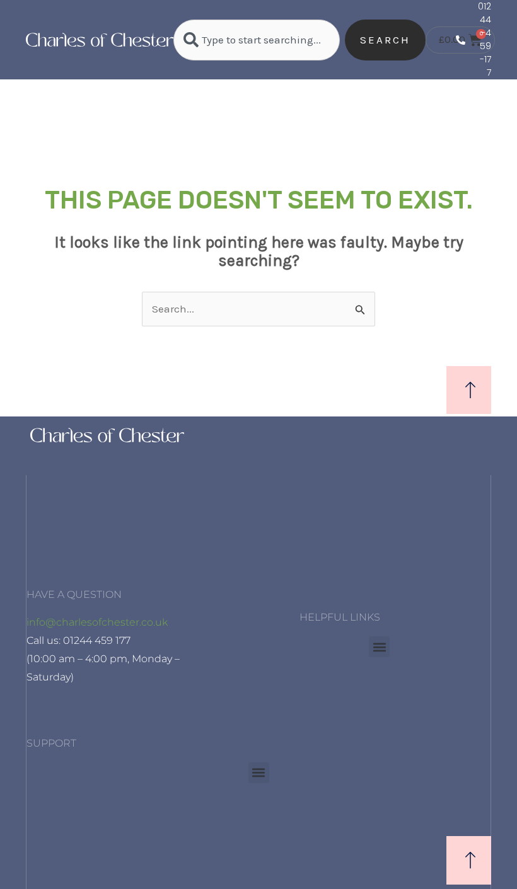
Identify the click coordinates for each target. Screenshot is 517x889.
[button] (379, 646)
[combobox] (256, 40)
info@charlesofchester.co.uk (97, 622)
